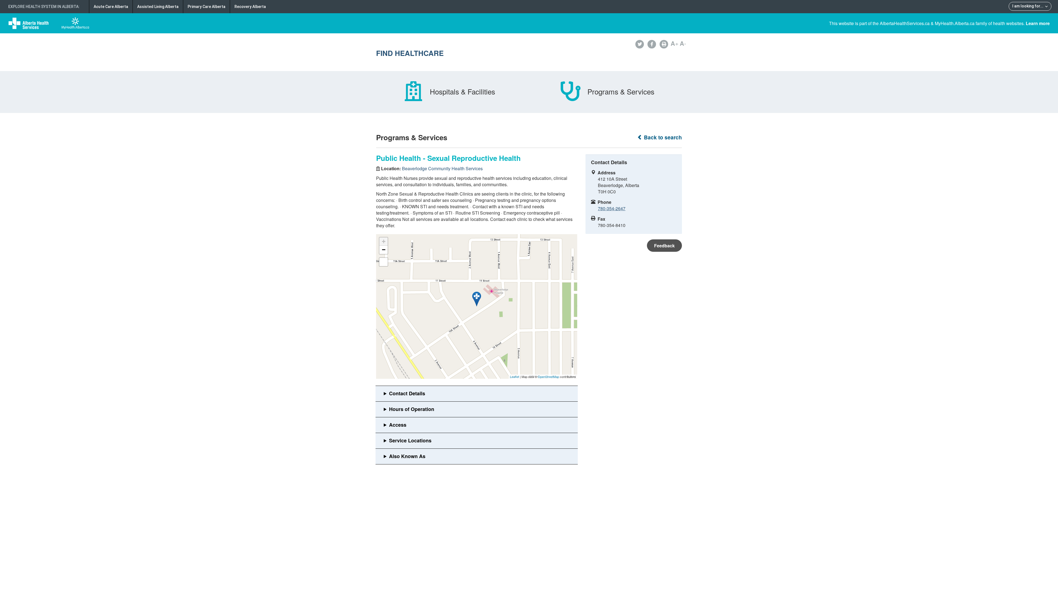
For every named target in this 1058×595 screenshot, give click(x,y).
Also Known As (407, 456)
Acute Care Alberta (111, 6)
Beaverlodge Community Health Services (442, 168)
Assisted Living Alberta (158, 6)
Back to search (662, 137)
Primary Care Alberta (206, 6)
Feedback (664, 245)
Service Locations (410, 440)
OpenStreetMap (548, 376)
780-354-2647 (611, 208)
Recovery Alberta (250, 6)
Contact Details (407, 393)
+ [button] (383, 241)
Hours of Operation (411, 409)
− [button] (383, 249)
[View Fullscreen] (383, 262)
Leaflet (514, 376)
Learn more (1038, 23)
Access (397, 424)
